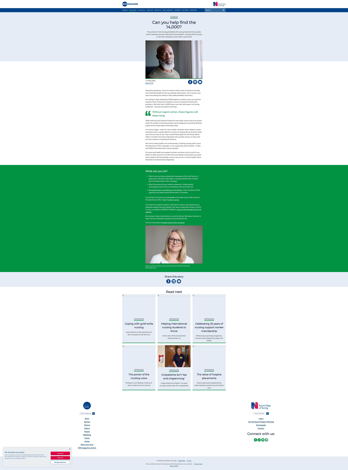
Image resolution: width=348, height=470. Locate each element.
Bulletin (149, 83)
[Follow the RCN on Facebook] (256, 442)
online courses (173, 200)
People (157, 10)
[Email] (200, 82)
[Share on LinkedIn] (195, 82)
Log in (261, 419)
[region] (37, 457)
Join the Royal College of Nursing (261, 422)
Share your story (87, 445)
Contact (261, 428)
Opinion (132, 10)
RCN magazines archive (87, 448)
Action (185, 10)
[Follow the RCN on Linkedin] (266, 442)
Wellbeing (167, 10)
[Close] (70, 449)
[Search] (93, 413)
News (125, 10)
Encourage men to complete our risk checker (165, 190)
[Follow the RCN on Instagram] (259, 442)
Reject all (60, 458)
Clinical (141, 10)
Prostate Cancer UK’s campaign (173, 223)
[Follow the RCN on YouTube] (263, 442)
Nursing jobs (261, 425)
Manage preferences (60, 462)
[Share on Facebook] (190, 82)
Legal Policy (181, 460)
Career (177, 10)
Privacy (189, 460)
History (193, 10)
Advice (150, 10)
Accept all (60, 453)
